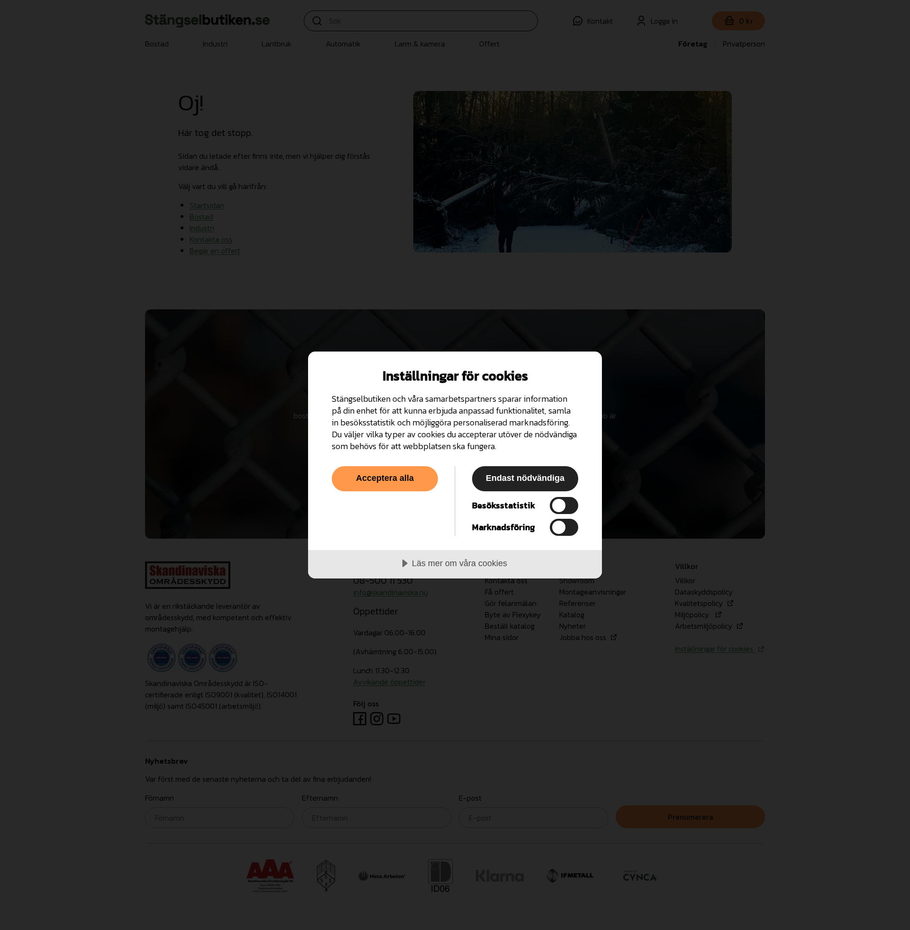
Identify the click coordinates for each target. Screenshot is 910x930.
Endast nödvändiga (525, 478)
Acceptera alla (385, 478)
